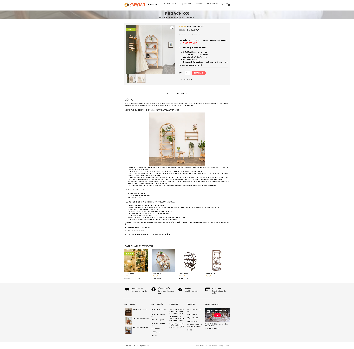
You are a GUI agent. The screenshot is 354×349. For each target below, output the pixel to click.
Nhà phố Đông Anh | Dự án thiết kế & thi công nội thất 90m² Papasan (176, 326)
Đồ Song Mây (155, 328)
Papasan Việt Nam (170, 4)
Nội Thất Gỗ (199, 4)
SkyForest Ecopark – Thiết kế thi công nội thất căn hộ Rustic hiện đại (176, 318)
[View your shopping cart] (227, 3)
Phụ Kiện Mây (172, 17)
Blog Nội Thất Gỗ (192, 318)
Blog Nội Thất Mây (193, 321)
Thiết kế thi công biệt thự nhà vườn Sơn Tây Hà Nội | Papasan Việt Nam (176, 311)
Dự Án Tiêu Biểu (213, 4)
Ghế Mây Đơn (155, 332)
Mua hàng (198, 73)
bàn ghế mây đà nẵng (163, 234)
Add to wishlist (185, 34)
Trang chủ (162, 17)
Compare (197, 34)
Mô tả (169, 94)
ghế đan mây (136, 234)
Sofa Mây (154, 335)
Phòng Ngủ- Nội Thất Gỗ (158, 320)
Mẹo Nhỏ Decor (192, 314)
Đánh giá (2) (182, 94)
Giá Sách (181, 17)
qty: (180, 73)
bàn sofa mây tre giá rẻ (148, 234)
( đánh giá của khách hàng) (195, 26)
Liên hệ (189, 330)
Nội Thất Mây (186, 4)
